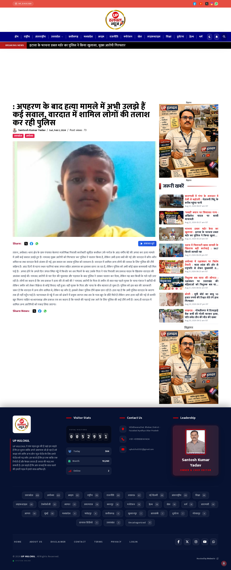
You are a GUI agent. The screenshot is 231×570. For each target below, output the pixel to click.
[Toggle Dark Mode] (209, 37)
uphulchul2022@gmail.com (141, 449)
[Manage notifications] (224, 563)
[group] (188, 141)
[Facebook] (194, 3)
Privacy (116, 542)
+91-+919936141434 (139, 439)
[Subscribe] (216, 37)
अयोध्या (29, 136)
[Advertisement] (115, 74)
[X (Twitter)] (207, 3)
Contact (80, 542)
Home (17, 542)
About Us (36, 542)
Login (134, 542)
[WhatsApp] (216, 4)
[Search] (224, 36)
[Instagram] (196, 541)
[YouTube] (200, 3)
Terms (98, 542)
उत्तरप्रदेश (18, 136)
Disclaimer (58, 542)
